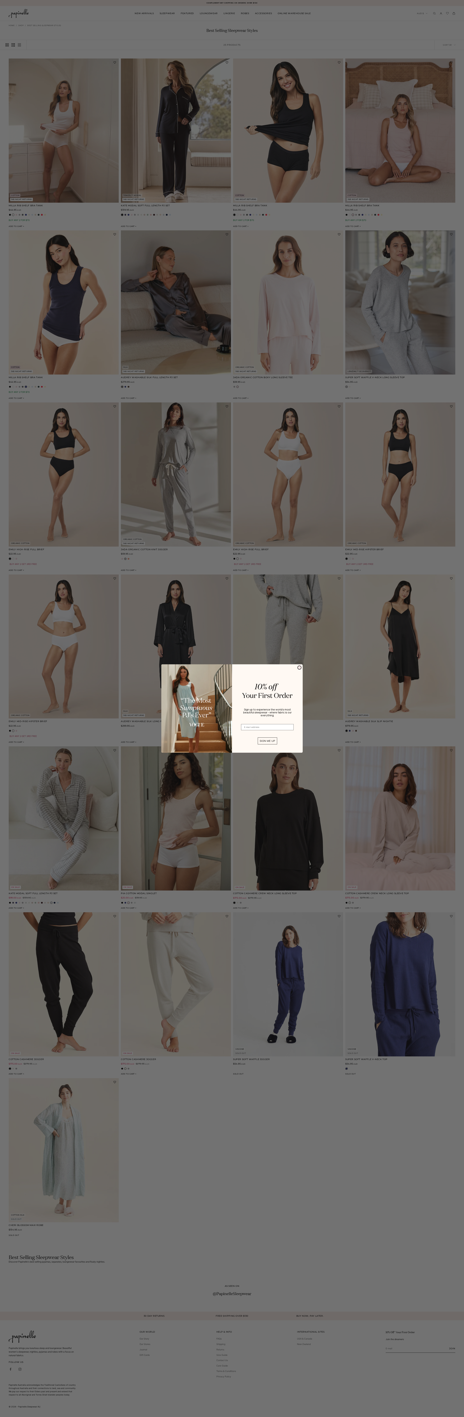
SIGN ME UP (267, 741)
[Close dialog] (299, 667)
